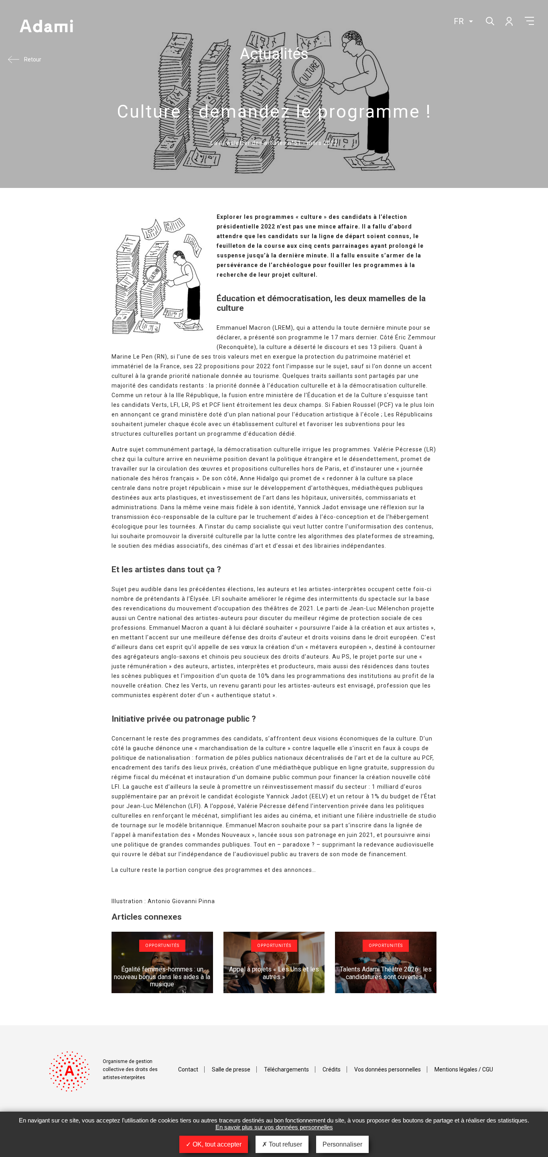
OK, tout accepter (216, 1144)
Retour (32, 59)
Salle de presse (231, 1069)
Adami (46, 27)
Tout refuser (284, 1144)
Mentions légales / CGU (463, 1069)
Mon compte (509, 21)
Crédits (332, 1069)
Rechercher (489, 20)
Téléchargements (286, 1069)
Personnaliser (342, 1144)
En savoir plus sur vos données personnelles (274, 1127)
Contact (188, 1069)
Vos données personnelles (387, 1069)
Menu (529, 21)
